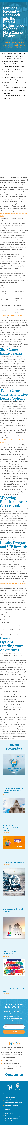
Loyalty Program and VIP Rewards (15, 88)
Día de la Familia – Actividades (14, 862)
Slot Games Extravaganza (12, 69)
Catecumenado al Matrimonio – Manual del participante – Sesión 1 (13, 790)
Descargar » (6, 795)
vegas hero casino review (11, 185)
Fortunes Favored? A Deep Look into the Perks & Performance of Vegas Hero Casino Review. (14, 56)
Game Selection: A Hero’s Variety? (15, 66)
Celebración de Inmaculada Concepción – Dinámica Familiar (12, 828)
